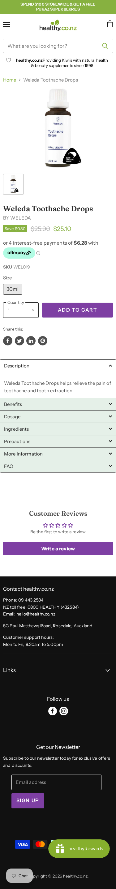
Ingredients (16, 429)
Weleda (20, 218)
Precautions (17, 441)
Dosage (12, 416)
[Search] (105, 46)
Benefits (13, 404)
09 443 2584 (31, 600)
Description (17, 365)
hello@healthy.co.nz (35, 614)
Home (9, 79)
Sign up (27, 800)
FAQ (8, 466)
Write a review (58, 548)
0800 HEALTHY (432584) (53, 607)
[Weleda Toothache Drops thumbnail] (13, 184)
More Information (23, 453)
